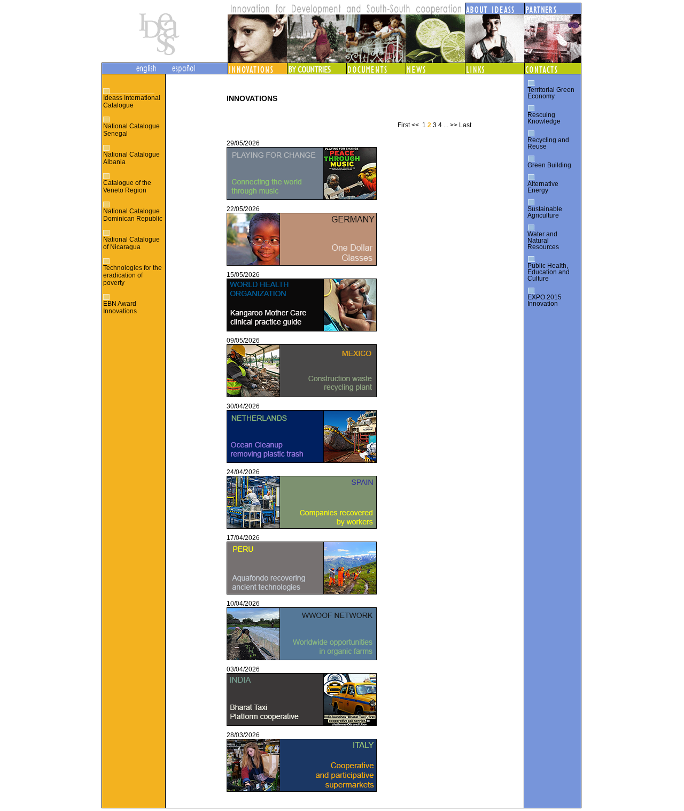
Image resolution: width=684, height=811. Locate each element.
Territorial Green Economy (550, 93)
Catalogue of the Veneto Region (127, 186)
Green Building (549, 165)
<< (415, 125)
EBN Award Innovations (120, 307)
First (404, 125)
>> (453, 125)
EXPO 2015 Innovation (544, 300)
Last (465, 125)
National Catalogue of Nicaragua (131, 243)
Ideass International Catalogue (131, 101)
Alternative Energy (542, 187)
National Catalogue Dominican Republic (132, 214)
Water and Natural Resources (543, 240)
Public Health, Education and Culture (548, 272)
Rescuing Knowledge (544, 118)
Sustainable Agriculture (544, 212)
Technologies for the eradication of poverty (132, 275)
